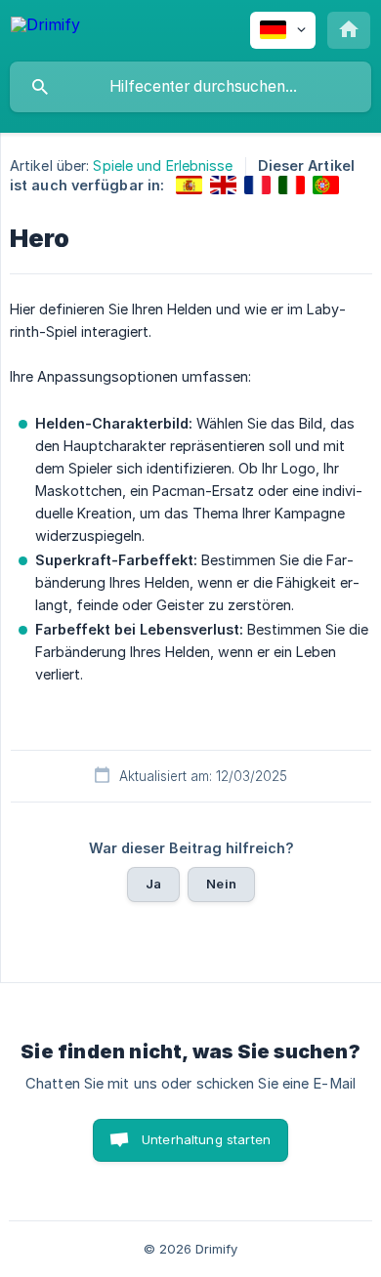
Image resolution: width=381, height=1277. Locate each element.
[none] (45, 28)
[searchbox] (190, 87)
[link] (189, 185)
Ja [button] (153, 883)
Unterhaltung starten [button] (206, 1139)
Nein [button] (221, 883)
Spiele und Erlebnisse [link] (163, 165)
